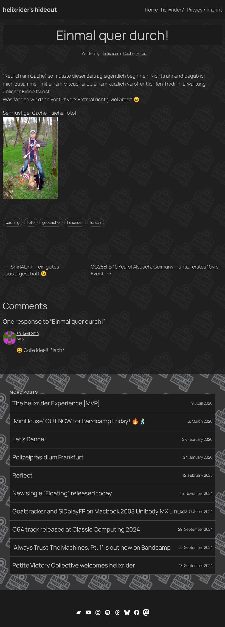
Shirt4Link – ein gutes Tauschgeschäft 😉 (31, 270)
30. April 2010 (27, 333)
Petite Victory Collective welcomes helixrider (73, 565)
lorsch (95, 222)
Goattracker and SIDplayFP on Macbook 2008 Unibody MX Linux (98, 511)
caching (12, 222)
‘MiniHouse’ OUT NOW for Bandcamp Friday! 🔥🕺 (79, 421)
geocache (51, 222)
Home (151, 9)
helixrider (111, 53)
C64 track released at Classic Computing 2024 (76, 529)
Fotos (141, 53)
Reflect (22, 475)
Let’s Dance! (29, 439)
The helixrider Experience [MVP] (56, 403)
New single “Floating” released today (62, 493)
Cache (129, 53)
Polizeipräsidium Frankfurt (47, 457)
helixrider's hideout (30, 9)
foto (31, 222)
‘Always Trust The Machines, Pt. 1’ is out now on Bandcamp (91, 547)
